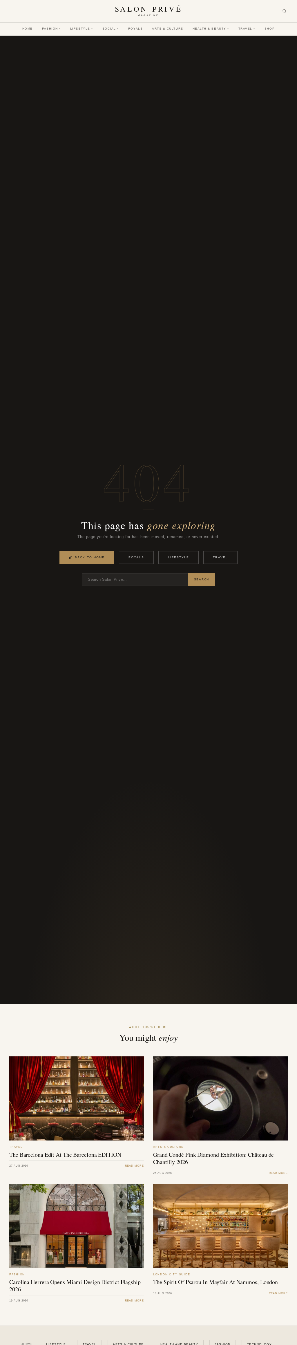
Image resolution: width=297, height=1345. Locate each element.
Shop (270, 28)
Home (27, 28)
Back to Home (90, 557)
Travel (246, 28)
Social (110, 28)
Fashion (51, 28)
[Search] (284, 11)
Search (201, 579)
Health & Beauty (211, 28)
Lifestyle (81, 28)
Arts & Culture (167, 28)
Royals (135, 28)
